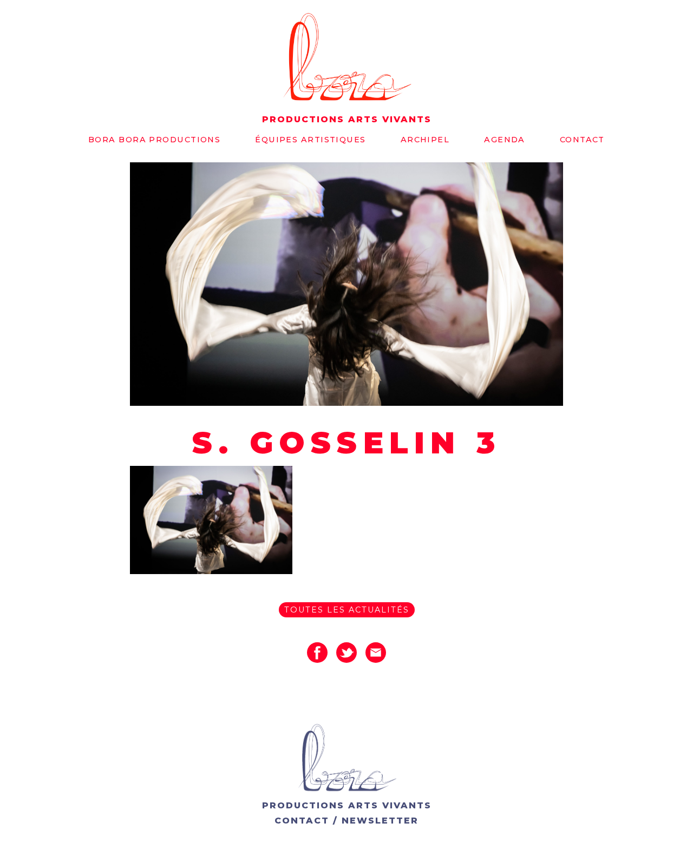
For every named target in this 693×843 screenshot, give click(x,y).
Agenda (504, 139)
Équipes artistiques (310, 139)
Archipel (425, 139)
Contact (582, 139)
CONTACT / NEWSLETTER (346, 820)
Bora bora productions (154, 139)
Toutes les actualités (346, 610)
